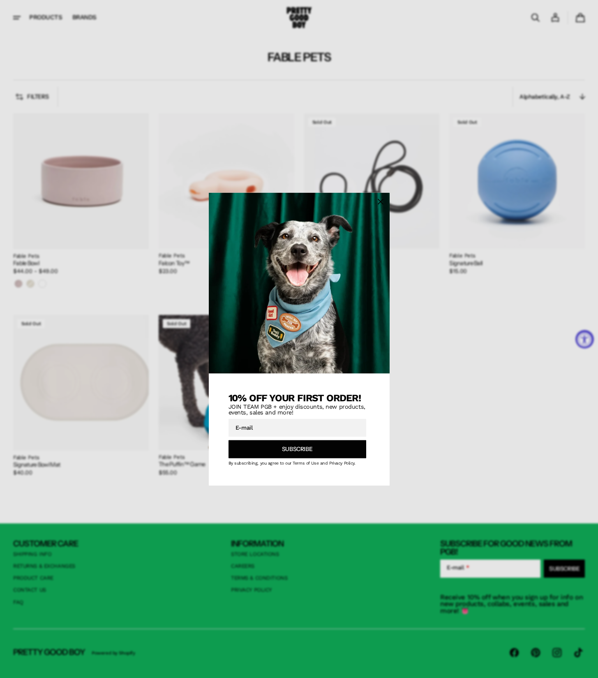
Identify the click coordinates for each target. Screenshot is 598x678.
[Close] (381, 201)
